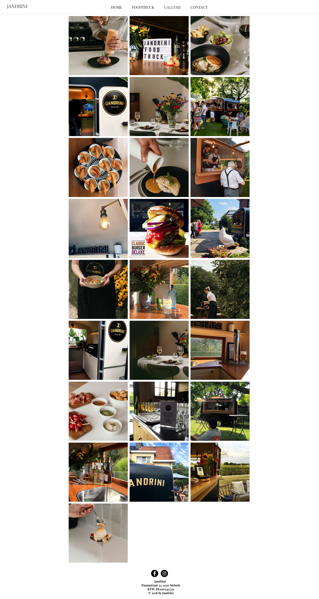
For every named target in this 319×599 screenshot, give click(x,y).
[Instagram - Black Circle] (164, 573)
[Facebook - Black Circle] (154, 573)
